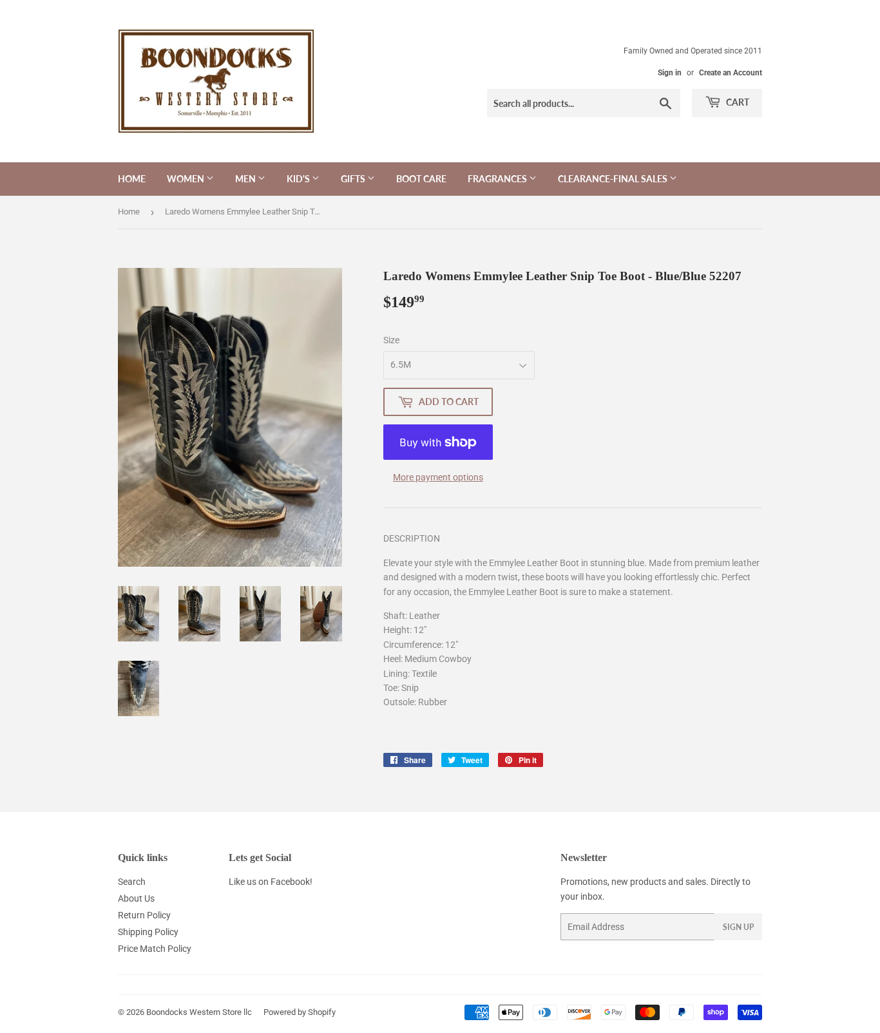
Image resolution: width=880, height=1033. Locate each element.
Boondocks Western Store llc (199, 1012)
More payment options (438, 477)
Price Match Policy (154, 948)
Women (186, 178)
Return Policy (144, 915)
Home (132, 178)
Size (391, 340)
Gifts (354, 178)
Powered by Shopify (299, 1012)
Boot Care (421, 178)
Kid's (299, 178)
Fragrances (498, 178)
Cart (736, 102)
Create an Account (730, 72)
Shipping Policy (148, 932)
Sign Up (738, 927)
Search (132, 882)
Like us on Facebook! (270, 882)
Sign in (670, 72)
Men (246, 178)
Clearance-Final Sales (613, 178)
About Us (136, 898)
